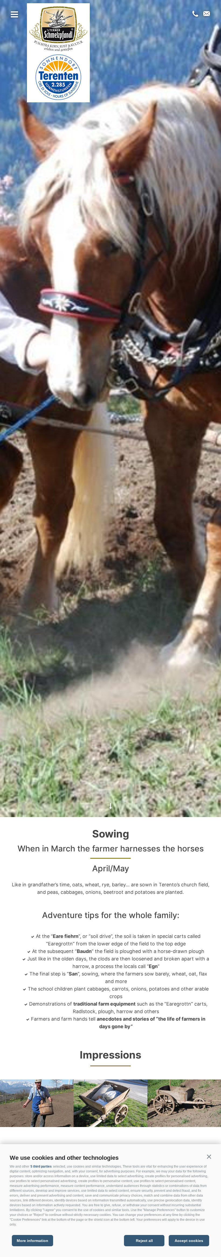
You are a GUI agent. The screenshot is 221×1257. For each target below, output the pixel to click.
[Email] (205, 14)
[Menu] (14, 15)
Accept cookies (189, 1240)
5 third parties (41, 1166)
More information (32, 1240)
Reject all (144, 1240)
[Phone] (195, 14)
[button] (208, 1156)
